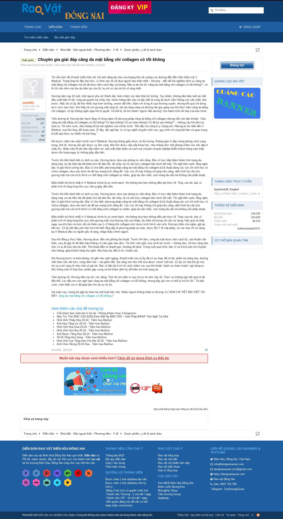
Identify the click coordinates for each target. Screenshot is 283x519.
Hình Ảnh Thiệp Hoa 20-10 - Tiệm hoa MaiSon (84, 320)
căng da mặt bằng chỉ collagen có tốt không (84, 295)
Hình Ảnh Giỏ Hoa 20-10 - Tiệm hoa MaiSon (83, 330)
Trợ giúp (231, 515)
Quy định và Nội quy (202, 515)
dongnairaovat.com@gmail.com (233, 469)
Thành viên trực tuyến (233, 181)
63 (43, 131)
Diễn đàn (55, 27)
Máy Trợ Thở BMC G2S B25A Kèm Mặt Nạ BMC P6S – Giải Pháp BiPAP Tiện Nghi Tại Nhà (112, 316)
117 (42, 123)
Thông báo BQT (115, 455)
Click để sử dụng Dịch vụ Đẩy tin (143, 358)
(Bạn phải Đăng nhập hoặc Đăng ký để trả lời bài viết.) (181, 409)
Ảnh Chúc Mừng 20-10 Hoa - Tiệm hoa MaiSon (85, 344)
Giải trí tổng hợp (168, 470)
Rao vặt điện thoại (169, 466)
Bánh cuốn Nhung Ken (171, 486)
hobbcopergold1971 (248, 228)
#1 (206, 349)
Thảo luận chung (115, 466)
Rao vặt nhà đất (167, 459)
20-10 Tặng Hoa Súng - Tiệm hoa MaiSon (81, 337)
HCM (42, 140)
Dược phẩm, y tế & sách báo (55, 65)
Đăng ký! (237, 65)
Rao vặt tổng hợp (168, 455)
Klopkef (234, 189)
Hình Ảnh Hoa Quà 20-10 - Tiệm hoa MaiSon (83, 326)
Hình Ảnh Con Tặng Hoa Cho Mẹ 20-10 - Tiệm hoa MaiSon (92, 340)
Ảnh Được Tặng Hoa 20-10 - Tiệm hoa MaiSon (85, 333)
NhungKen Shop (167, 490)
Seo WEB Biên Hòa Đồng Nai (175, 483)
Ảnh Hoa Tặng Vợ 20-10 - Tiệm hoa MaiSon (83, 323)
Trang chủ (32, 27)
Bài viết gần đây (64, 37)
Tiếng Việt (183, 515)
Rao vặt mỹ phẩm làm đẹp (174, 462)
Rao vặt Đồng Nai (224, 479)
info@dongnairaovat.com (229, 464)
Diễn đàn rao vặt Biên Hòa (53, 515)
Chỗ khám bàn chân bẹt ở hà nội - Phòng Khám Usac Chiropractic (96, 313)
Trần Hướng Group (169, 494)
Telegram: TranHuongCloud (227, 489)
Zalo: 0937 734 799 (224, 484)
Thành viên (78, 27)
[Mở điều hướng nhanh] (257, 49)
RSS (258, 515)
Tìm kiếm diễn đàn (36, 37)
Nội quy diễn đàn (115, 459)
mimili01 (90, 65)
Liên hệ (219, 515)
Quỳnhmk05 (221, 189)
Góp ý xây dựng (115, 462)
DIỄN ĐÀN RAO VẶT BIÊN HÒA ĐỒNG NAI (53, 448)
